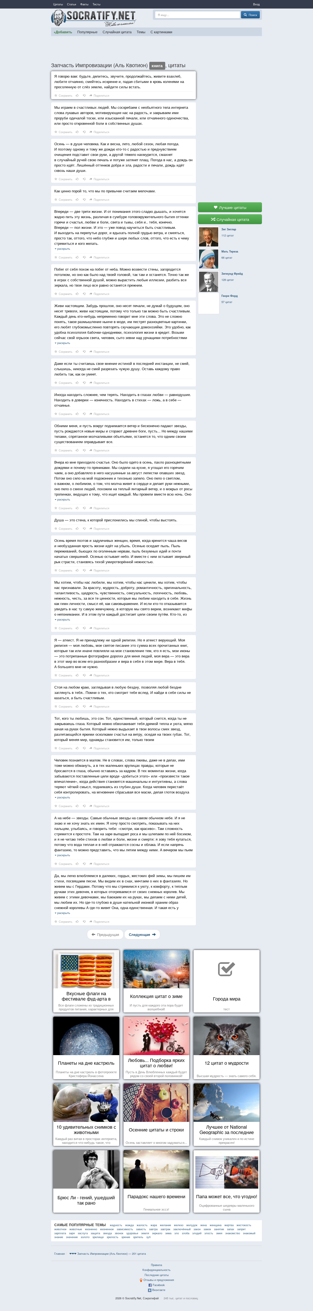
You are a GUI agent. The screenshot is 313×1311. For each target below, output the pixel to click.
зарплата (60, 1233)
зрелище (98, 1237)
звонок (119, 1233)
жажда (129, 1225)
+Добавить (63, 31)
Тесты (96, 4)
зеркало (157, 1233)
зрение (125, 1237)
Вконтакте (158, 1290)
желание (165, 1225)
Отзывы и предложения (159, 1280)
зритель (138, 1237)
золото (85, 1237)
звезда (107, 1233)
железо (178, 1225)
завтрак (165, 1229)
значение (72, 1237)
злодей (196, 1233)
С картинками (161, 31)
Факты (84, 4)
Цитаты (58, 4)
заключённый (182, 1229)
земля (145, 1233)
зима (168, 1233)
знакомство (232, 1233)
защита (95, 1233)
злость (208, 1233)
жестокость (244, 1225)
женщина (215, 1225)
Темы (141, 31)
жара (154, 1225)
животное (60, 1229)
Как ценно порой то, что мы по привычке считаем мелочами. (105, 190)
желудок (191, 1225)
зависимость (125, 1229)
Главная (59, 1254)
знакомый (249, 1233)
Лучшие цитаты (232, 207)
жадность (116, 1225)
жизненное (107, 1229)
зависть (141, 1229)
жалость (142, 1225)
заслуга (83, 1233)
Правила (156, 1265)
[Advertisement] (156, 48)
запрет (241, 1229)
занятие (219, 1229)
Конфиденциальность (156, 1270)
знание (58, 1237)
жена (203, 1225)
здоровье (132, 1233)
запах (230, 1229)
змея (219, 1233)
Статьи (71, 4)
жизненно (91, 1229)
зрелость (112, 1237)
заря (72, 1233)
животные (75, 1229)
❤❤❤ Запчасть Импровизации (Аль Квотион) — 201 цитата (107, 1254)
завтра (153, 1229)
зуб (148, 1237)
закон (197, 1229)
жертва (229, 1225)
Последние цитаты (157, 1275)
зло (176, 1233)
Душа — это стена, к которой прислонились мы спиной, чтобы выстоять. (115, 519)
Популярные (87, 31)
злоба (185, 1233)
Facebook (159, 1285)
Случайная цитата (117, 31)
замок (207, 1229)
